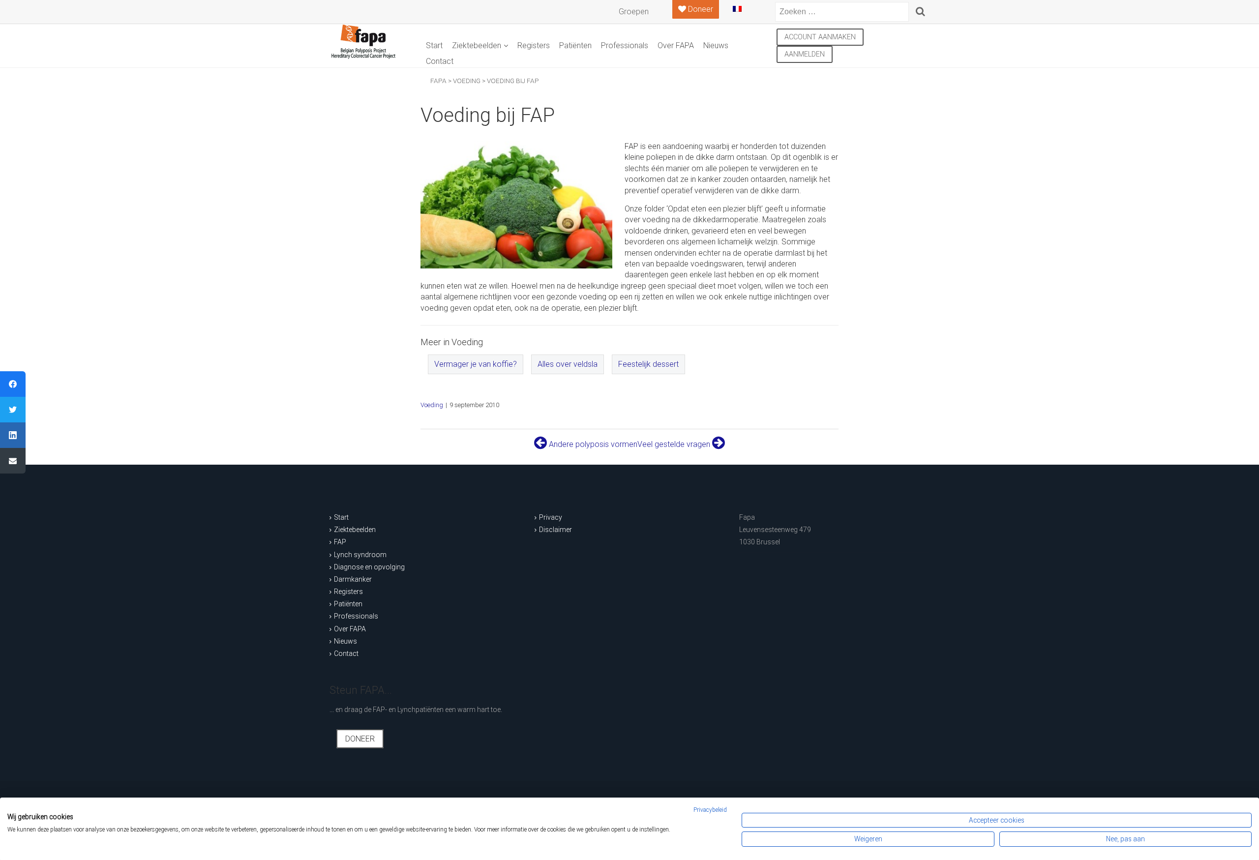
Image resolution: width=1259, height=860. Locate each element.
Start (434, 45)
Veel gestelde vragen (674, 444)
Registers (533, 45)
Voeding (431, 405)
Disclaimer (555, 530)
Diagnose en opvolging (369, 567)
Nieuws (715, 45)
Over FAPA (676, 45)
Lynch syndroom (360, 555)
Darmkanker (353, 579)
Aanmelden (804, 54)
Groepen (634, 11)
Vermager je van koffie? (475, 364)
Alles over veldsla (568, 364)
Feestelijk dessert (648, 364)
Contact (439, 61)
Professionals (624, 45)
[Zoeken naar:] (842, 12)
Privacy (550, 517)
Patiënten (575, 45)
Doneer (360, 738)
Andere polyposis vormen (592, 444)
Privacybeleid (710, 809)
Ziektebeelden (476, 45)
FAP (340, 542)
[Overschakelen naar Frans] (745, 13)
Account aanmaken (820, 37)
